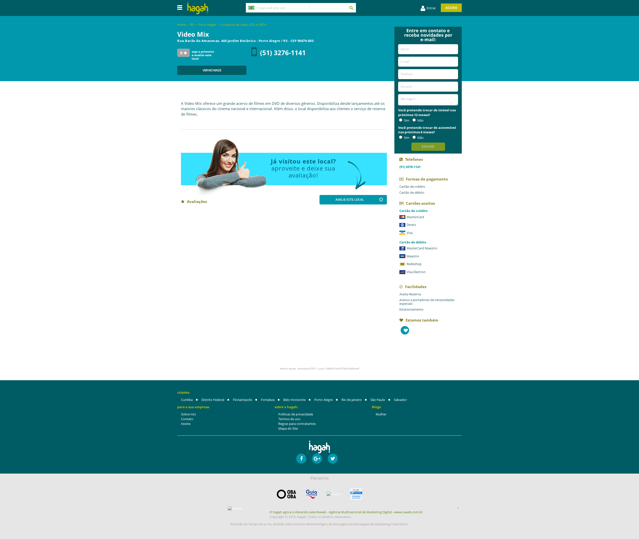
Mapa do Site (288, 428)
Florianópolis (242, 399)
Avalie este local (349, 199)
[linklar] (334, 494)
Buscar (351, 7)
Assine (451, 7)
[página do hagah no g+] (317, 459)
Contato (187, 419)
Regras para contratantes (297, 423)
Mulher (381, 414)
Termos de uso (289, 419)
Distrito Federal (212, 399)
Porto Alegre (323, 399)
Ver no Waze (212, 70)
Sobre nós (188, 414)
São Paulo (377, 399)
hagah (197, 7)
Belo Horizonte (294, 399)
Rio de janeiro (351, 399)
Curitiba (187, 399)
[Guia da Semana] (311, 494)
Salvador (400, 399)
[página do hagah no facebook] (301, 459)
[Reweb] (235, 508)
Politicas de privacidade (295, 414)
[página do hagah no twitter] (333, 459)
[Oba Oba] (286, 494)
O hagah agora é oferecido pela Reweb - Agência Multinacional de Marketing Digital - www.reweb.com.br (346, 512)
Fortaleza (268, 399)
